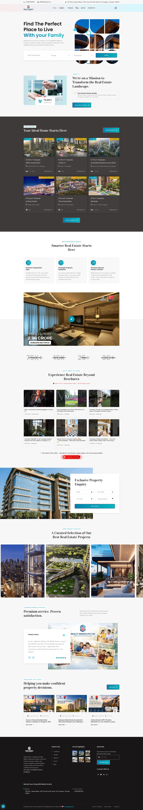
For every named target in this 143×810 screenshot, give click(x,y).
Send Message (72, 422)
